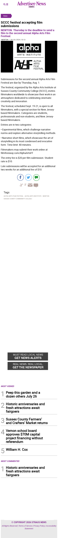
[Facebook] (20, 177)
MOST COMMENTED (10, 461)
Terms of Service (25, 526)
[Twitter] (28, 177)
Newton (4, 40)
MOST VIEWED (7, 386)
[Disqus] (29, 237)
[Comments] (36, 177)
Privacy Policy (39, 526)
